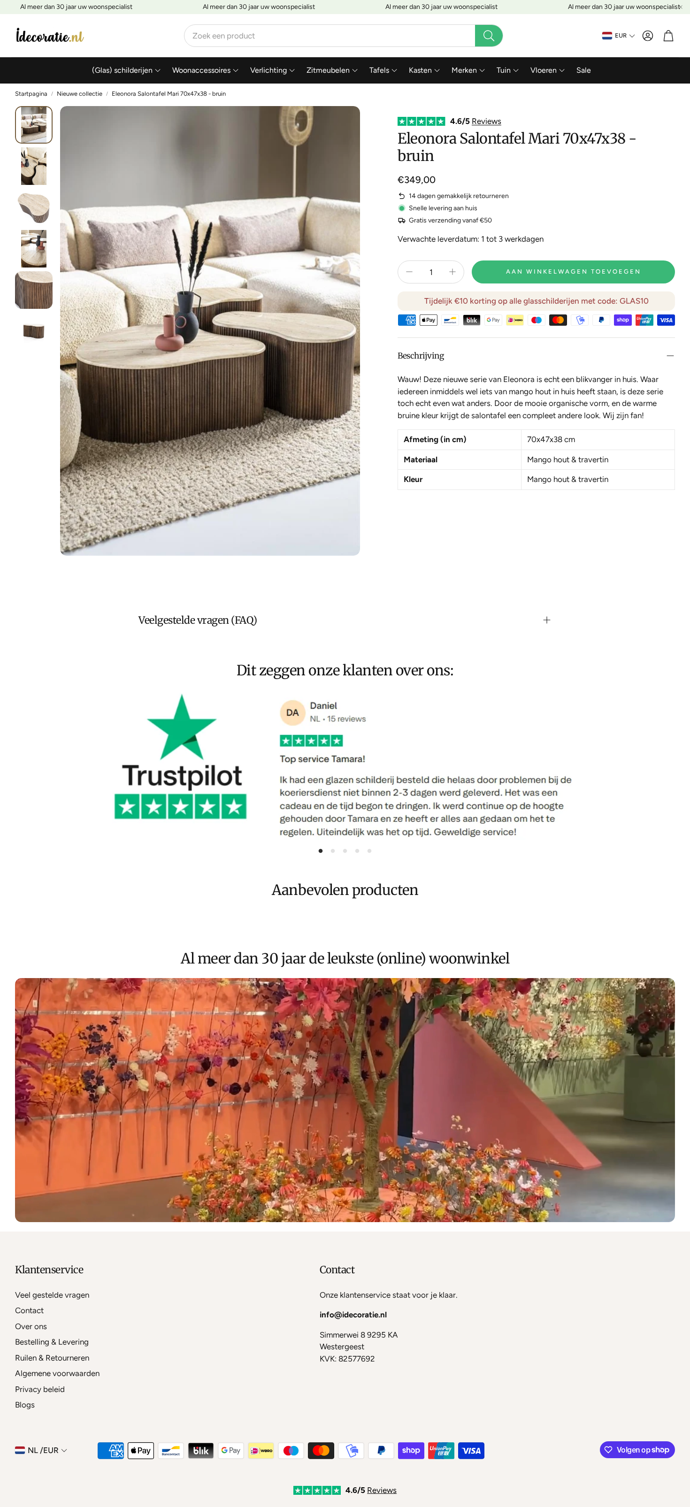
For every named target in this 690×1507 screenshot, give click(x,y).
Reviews (486, 121)
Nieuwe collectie (79, 93)
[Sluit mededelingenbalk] (681, 7)
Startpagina (31, 93)
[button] (343, 35)
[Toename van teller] (452, 271)
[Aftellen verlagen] (409, 271)
